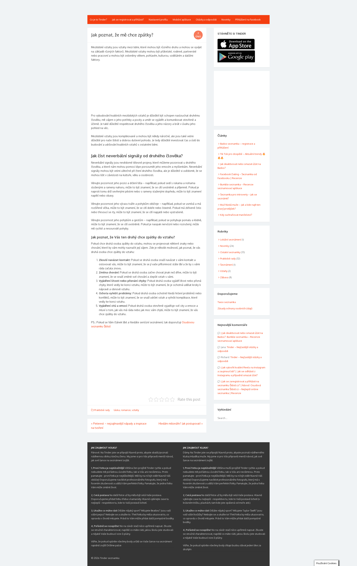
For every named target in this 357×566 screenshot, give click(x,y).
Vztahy (223, 271)
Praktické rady (102, 410)
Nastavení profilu (158, 19)
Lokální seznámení (230, 239)
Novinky (225, 19)
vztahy (135, 410)
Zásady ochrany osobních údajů (235, 308)
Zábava (224, 277)
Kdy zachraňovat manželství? (236, 214)
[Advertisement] (147, 89)
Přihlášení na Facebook (248, 19)
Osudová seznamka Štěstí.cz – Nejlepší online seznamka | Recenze (239, 389)
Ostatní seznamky (230, 252)
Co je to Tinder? (98, 19)
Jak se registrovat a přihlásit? (128, 19)
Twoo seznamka (227, 302)
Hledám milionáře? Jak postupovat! (181, 423)
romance (126, 410)
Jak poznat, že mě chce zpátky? (122, 35)
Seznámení (226, 264)
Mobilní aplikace (182, 19)
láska (117, 410)
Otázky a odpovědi (206, 19)
